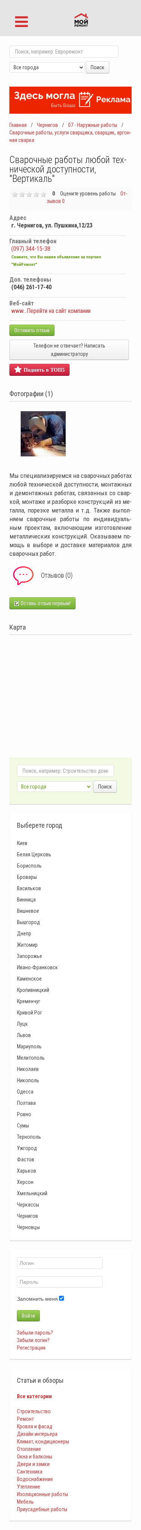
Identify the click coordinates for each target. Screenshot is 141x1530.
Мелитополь (31, 1058)
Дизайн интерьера (37, 1434)
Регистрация (31, 1348)
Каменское (29, 979)
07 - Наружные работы (92, 125)
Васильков (29, 888)
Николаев (28, 1069)
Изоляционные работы (42, 1494)
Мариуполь (29, 1046)
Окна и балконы (34, 1457)
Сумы (23, 1126)
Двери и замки (33, 1464)
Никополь (28, 1080)
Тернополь (29, 1137)
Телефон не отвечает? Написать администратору (69, 350)
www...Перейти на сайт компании (51, 310)
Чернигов (47, 125)
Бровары (27, 877)
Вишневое (28, 911)
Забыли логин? (33, 1340)
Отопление (29, 1449)
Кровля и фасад (34, 1426)
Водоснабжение (35, 1479)
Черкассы (28, 1205)
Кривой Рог (29, 1013)
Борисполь (29, 866)
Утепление (28, 1487)
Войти (28, 1316)
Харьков (26, 1171)
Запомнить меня (37, 1299)
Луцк (22, 1024)
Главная (18, 125)
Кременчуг (28, 1001)
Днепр (24, 934)
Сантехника (29, 1472)
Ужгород (27, 1148)
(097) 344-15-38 (30, 248)
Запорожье (29, 956)
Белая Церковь (34, 854)
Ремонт (25, 1419)
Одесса (25, 1092)
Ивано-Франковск (37, 967)
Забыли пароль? (35, 1333)
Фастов (25, 1159)
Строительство (34, 1411)
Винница (26, 900)
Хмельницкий (32, 1193)
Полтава (26, 1103)
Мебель (25, 1502)
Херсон (25, 1182)
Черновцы (28, 1227)
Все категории (34, 1396)
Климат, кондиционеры (43, 1441)
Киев (22, 843)
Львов (24, 1035)
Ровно (24, 1114)
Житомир (27, 945)
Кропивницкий (33, 990)
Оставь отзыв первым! (45, 603)
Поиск (98, 67)
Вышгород (28, 922)
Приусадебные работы (42, 1509)
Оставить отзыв (32, 330)
